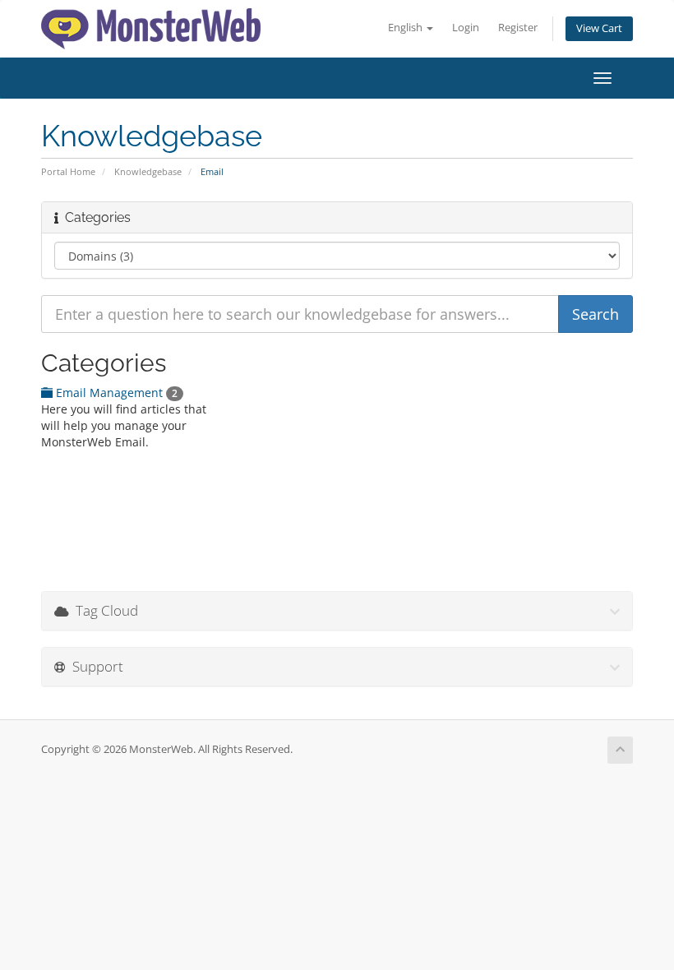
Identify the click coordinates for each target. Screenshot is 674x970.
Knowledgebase (148, 171)
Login (465, 28)
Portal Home (68, 171)
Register (518, 28)
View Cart (599, 28)
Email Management (115, 392)
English (406, 28)
